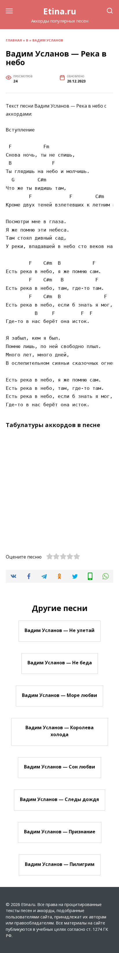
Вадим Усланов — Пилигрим (59, 864)
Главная (14, 40)
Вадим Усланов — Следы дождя (59, 799)
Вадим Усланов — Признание (59, 831)
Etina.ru (59, 11)
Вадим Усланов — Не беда (59, 662)
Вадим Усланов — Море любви (59, 695)
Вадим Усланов (47, 40)
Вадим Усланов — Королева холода (59, 731)
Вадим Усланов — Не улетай (59, 630)
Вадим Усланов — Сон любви (59, 767)
